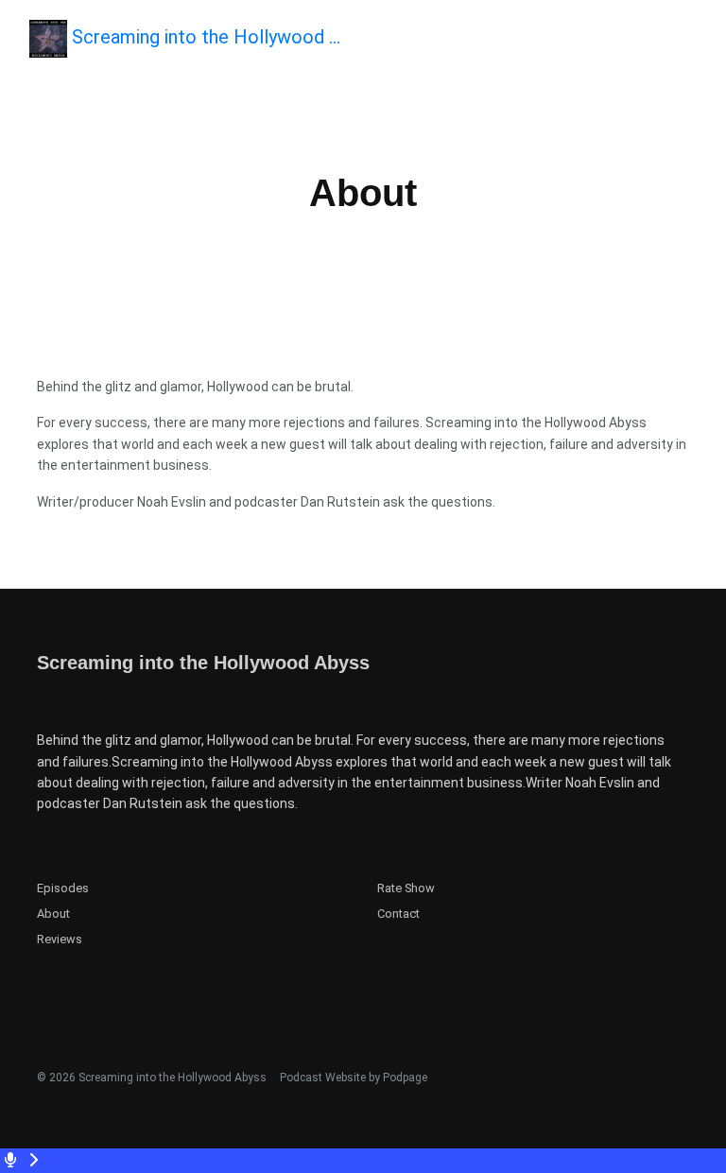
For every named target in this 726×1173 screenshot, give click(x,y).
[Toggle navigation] (696, 43)
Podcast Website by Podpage (353, 1077)
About (53, 913)
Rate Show (406, 888)
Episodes (63, 888)
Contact (398, 913)
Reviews (59, 939)
